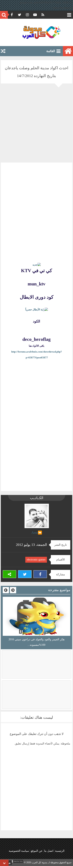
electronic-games (36, 559)
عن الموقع (36, 850)
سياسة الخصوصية (19, 850)
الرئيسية (59, 850)
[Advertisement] (36, 126)
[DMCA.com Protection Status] (13, 862)
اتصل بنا (48, 850)
